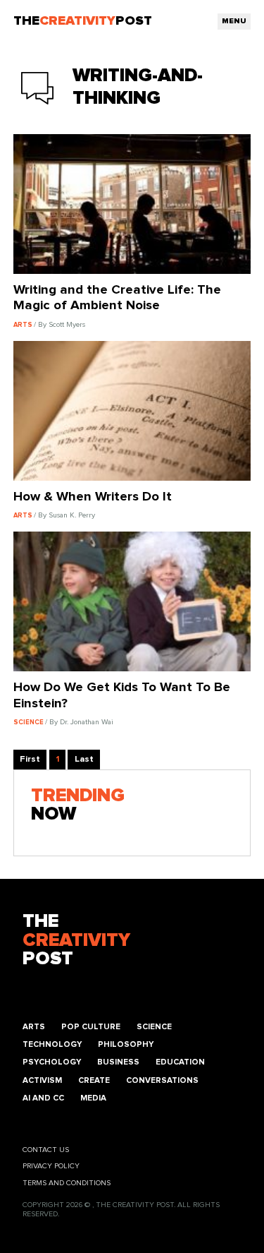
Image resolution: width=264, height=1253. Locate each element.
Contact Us (46, 1149)
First (30, 759)
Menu (234, 21)
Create (94, 1080)
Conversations (162, 1080)
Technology (52, 1044)
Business (118, 1062)
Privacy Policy (51, 1166)
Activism (42, 1080)
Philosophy (125, 1044)
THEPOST (76, 941)
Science (154, 1027)
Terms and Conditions (67, 1183)
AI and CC (43, 1098)
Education (180, 1062)
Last (84, 759)
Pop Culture (90, 1027)
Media (93, 1098)
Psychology (52, 1062)
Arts (34, 1027)
